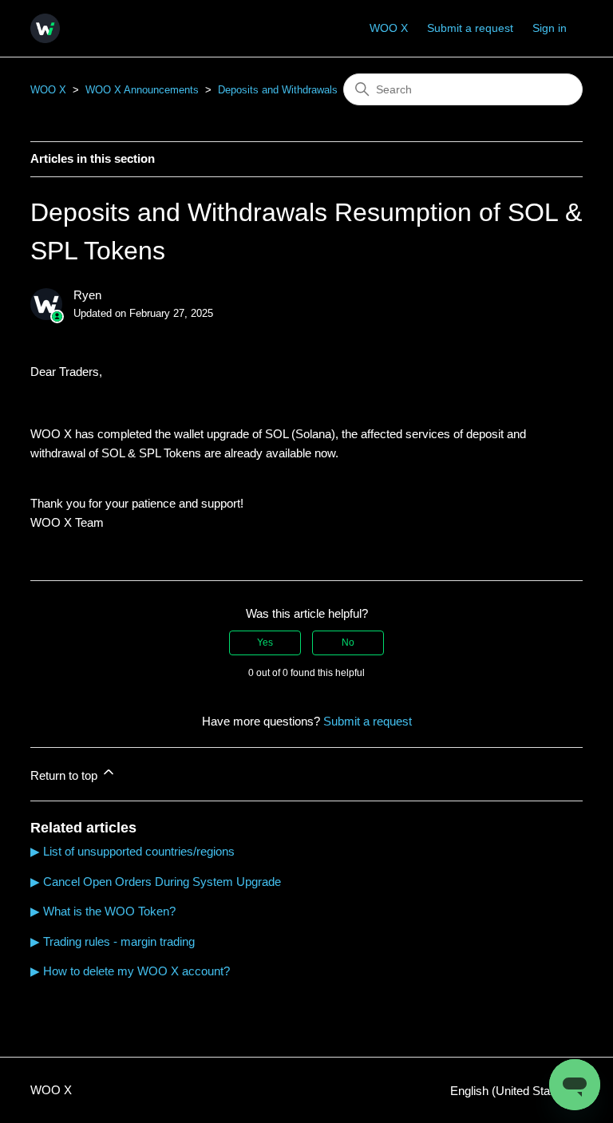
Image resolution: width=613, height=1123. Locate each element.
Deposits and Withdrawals (278, 90)
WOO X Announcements (142, 90)
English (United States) (511, 1090)
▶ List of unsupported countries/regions (132, 851)
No (348, 642)
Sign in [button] (549, 28)
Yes (265, 642)
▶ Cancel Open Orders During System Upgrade (155, 881)
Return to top (65, 775)
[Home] (45, 28)
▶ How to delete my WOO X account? (130, 971)
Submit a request (470, 28)
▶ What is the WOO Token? (103, 911)
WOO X (389, 28)
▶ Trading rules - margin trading (112, 941)
